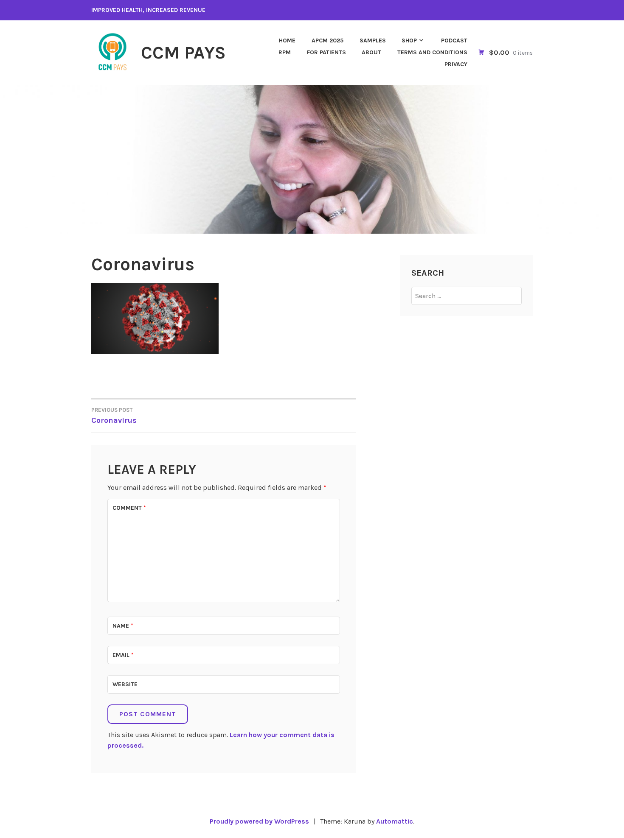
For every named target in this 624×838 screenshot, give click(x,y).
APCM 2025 (327, 40)
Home (287, 40)
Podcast (454, 40)
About (371, 52)
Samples (373, 40)
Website (125, 684)
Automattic (394, 821)
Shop (409, 40)
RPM (284, 52)
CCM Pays (183, 52)
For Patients (326, 52)
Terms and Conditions (432, 52)
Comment (129, 507)
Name (122, 625)
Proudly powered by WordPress (259, 821)
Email (123, 655)
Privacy (455, 64)
